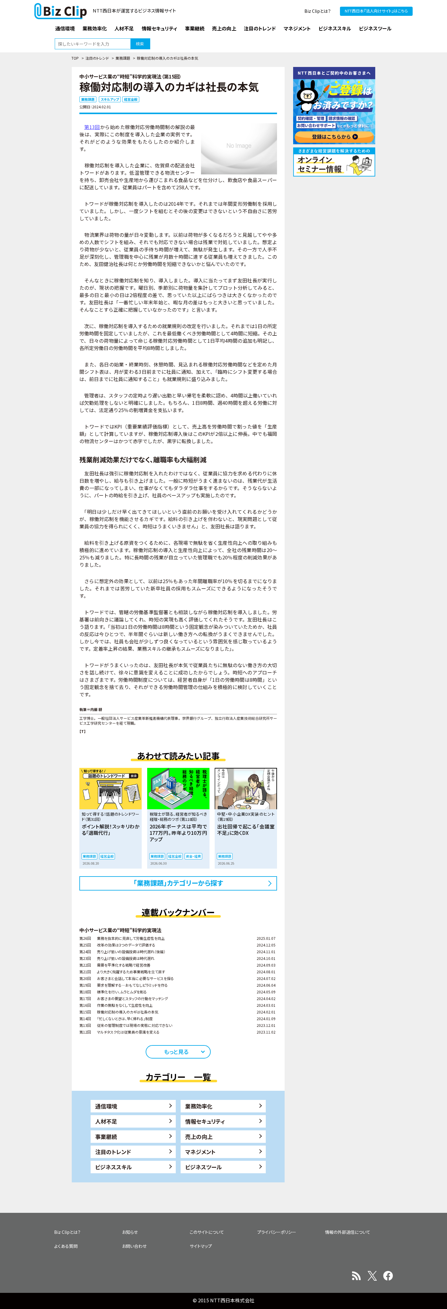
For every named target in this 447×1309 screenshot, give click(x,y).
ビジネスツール (203, 1167)
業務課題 (123, 58)
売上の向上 (199, 1136)
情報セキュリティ (205, 1121)
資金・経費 (193, 856)
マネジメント (200, 1152)
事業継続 (106, 1136)
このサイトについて (207, 1232)
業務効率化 (199, 1106)
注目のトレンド (97, 58)
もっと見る (176, 1051)
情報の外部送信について (347, 1232)
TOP (75, 58)
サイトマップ (201, 1246)
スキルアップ (110, 99)
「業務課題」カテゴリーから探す (178, 882)
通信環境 (106, 1106)
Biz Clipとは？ (317, 11)
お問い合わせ (134, 1246)
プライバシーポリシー (276, 1232)
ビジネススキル (113, 1167)
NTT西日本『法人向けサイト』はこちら (376, 11)
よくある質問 (66, 1246)
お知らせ (130, 1232)
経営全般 (130, 99)
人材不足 (106, 1121)
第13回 (92, 127)
